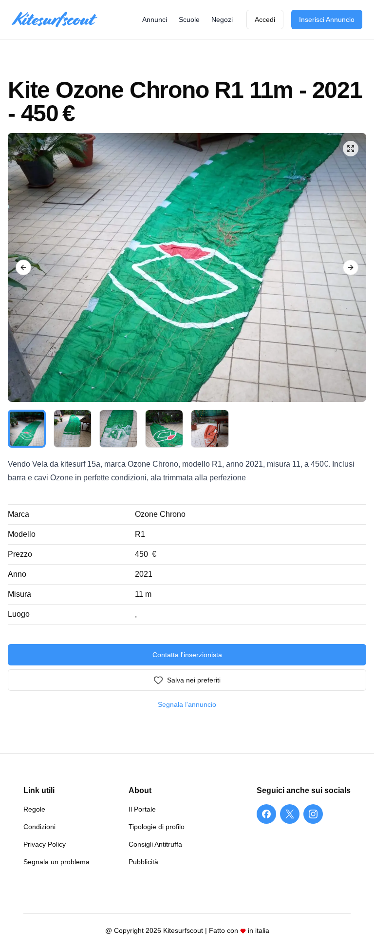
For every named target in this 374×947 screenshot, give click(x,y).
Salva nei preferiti (194, 680)
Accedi (265, 19)
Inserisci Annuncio (327, 19)
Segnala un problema (56, 862)
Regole (34, 809)
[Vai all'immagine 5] (210, 429)
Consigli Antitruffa (155, 844)
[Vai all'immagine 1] (27, 429)
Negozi (222, 19)
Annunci (154, 19)
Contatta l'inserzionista (187, 655)
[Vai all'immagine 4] (164, 429)
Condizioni (39, 827)
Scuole (189, 19)
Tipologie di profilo (157, 827)
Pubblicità (143, 862)
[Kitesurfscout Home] (54, 20)
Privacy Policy (44, 844)
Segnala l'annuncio (187, 704)
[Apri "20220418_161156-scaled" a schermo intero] (187, 267)
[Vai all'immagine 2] (73, 429)
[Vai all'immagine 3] (118, 429)
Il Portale (142, 809)
